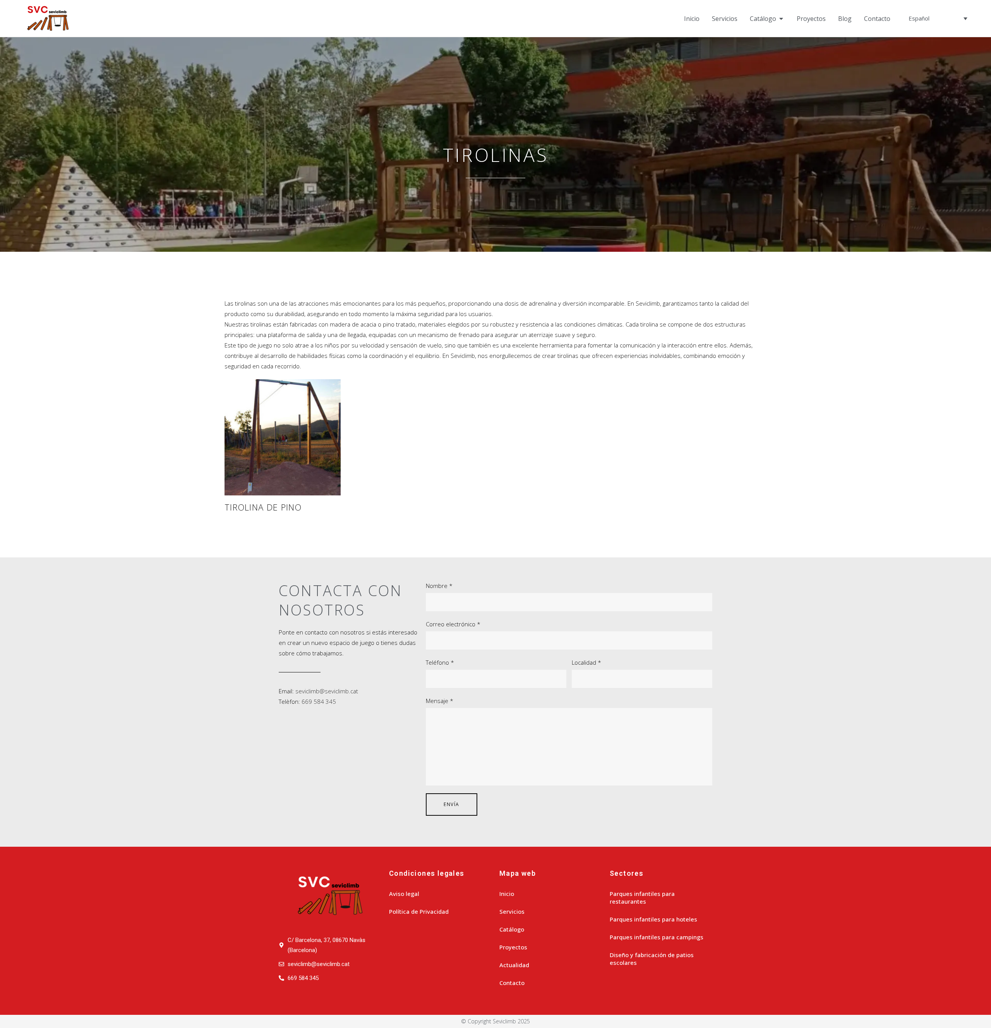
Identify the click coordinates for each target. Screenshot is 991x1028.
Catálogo (511, 929)
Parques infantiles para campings (656, 937)
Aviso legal (404, 893)
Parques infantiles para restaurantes (642, 897)
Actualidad (514, 965)
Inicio (506, 893)
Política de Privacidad (419, 911)
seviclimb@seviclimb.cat (326, 691)
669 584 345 (319, 701)
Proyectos (513, 947)
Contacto (512, 983)
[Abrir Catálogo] (781, 18)
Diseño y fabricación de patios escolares (652, 958)
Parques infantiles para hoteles (653, 919)
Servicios (512, 911)
